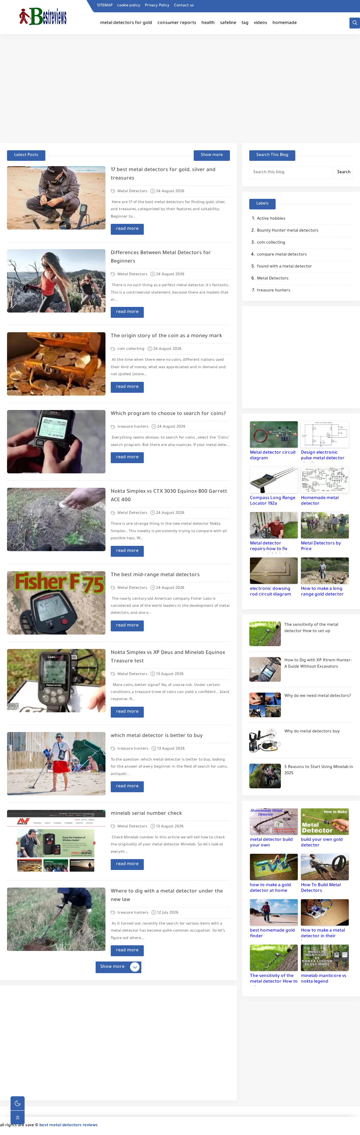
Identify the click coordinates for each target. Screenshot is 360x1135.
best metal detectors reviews (68, 1125)
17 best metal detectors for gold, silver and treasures (163, 175)
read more (127, 229)
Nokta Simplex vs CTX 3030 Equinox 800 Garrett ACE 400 (169, 496)
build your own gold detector (322, 843)
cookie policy (128, 6)
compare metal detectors (282, 255)
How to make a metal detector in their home (323, 934)
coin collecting (130, 349)
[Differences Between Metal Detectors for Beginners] (56, 281)
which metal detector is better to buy (157, 736)
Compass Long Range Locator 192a (272, 501)
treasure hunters (132, 427)
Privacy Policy (157, 6)
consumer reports (177, 23)
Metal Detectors (131, 191)
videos (260, 23)
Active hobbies (271, 219)
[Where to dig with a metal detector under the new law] (56, 919)
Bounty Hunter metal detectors (288, 231)
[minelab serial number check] (56, 841)
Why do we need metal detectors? (317, 696)
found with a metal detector (284, 267)
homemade (284, 23)
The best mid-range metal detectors (155, 575)
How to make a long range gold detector (322, 592)
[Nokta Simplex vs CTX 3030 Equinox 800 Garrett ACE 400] (56, 519)
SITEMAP (104, 6)
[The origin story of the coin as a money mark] (56, 364)
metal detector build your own (271, 843)
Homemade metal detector (320, 501)
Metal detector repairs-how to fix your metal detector (271, 547)
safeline (228, 23)
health (208, 23)
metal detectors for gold (126, 23)
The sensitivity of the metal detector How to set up (274, 980)
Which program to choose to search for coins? (168, 414)
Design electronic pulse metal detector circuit (323, 456)
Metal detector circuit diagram (273, 455)
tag (245, 23)
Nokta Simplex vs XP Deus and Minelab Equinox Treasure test (168, 657)
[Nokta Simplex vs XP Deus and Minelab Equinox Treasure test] (56, 680)
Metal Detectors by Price (321, 546)
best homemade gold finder (272, 933)
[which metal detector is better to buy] (56, 763)
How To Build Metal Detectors (321, 888)
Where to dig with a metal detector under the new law (167, 896)
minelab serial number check (146, 814)
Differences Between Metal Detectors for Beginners (161, 258)
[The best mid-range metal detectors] (56, 603)
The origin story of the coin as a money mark (166, 336)
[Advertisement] (180, 88)
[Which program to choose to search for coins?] (56, 441)
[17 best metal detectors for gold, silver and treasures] (56, 197)
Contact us (184, 6)
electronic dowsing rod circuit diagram (270, 592)
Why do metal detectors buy (312, 732)
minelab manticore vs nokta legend (323, 979)
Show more (212, 155)
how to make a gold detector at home (270, 888)
